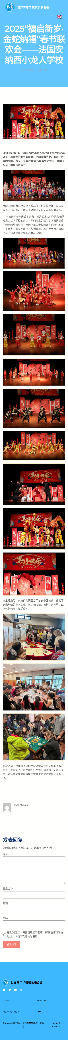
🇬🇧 (60, 16)
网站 (5, 917)
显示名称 (9, 888)
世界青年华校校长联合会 (33, 7)
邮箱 (6, 903)
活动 (45, 70)
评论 (6, 854)
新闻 (40, 70)
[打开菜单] (52, 17)
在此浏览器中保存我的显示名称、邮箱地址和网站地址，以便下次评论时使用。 (35, 934)
